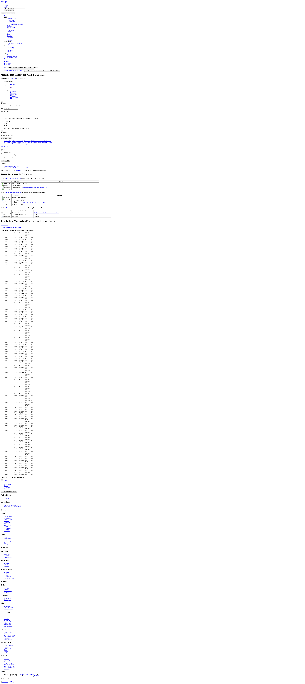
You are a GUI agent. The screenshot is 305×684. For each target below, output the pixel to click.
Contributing (7, 659)
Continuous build (8, 648)
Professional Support (12, 57)
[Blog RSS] (13, 682)
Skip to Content (4, 1)
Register (6, 5)
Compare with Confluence (16, 23)
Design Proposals (8, 639)
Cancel (7, 160)
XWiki (8, 34)
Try (5, 60)
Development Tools (9, 636)
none (6, 146)
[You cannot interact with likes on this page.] (2, 480)
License (9, 31)
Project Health (7, 621)
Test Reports (7, 69)
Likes (13, 98)
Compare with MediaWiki (16, 24)
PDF (5, 115)
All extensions (7, 598)
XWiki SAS (37, 676)
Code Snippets (10, 37)
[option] (154, 116)
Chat (5, 543)
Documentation (8, 538)
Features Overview (8, 557)
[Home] (4, 67)
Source (14, 91)
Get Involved (10, 47)
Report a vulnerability (9, 667)
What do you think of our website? (12, 506)
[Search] (9, 8)
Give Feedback (7, 662)
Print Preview (15, 88)
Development (10, 48)
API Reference (7, 576)
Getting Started (7, 554)
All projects (10, 40)
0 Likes (5, 480)
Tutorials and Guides (9, 578)
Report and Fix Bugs (9, 666)
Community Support (12, 56)
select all (3, 146)
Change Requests (8, 488)
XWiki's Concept (11, 18)
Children (14, 93)
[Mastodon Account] (5, 682)
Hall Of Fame (7, 624)
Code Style (6, 633)
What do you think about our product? (13, 505)
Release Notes (7, 522)
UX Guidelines (7, 638)
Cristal (8, 44)
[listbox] (152, 120)
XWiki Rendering (8, 607)
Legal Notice (7, 529)
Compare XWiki (11, 21)
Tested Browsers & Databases (11, 166)
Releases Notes (11, 27)
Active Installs (10, 30)
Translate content (8, 663)
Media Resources (8, 528)
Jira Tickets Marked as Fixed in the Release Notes (16, 167)
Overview (6, 588)
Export (13, 87)
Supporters (6, 498)
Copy (13, 84)
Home (5, 16)
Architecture (7, 573)
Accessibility (7, 531)
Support (6, 537)
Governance (7, 620)
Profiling (6, 652)
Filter (2, 108)
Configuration (7, 566)
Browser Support (8, 626)
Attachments (15, 94)
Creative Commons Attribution (26, 674)
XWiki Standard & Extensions (14, 43)
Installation (6, 564)
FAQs (8, 54)
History (14, 96)
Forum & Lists (7, 541)
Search (5, 8)
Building (6, 647)
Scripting (6, 575)
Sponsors (6, 544)
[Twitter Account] (10, 682)
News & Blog (10, 20)
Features (6, 589)
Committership (7, 623)
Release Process (8, 632)
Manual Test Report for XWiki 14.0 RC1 (14, 70)
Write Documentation (9, 664)
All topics (6, 555)
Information (15, 97)
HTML (5, 125)
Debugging (6, 651)
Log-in (5, 7)
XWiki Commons (8, 609)
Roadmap (9, 26)
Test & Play (7, 660)
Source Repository (8, 645)
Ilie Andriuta (12, 78)
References (10, 28)
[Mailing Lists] (11, 682)
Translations (10, 50)
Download (6, 59)
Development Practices (9, 635)
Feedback (9, 51)
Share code (6, 669)
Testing (5, 650)
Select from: (6, 138)
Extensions (9, 36)
